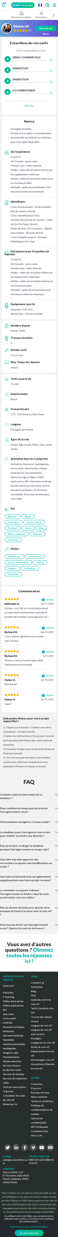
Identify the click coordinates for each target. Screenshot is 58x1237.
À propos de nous (40, 1092)
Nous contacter (39, 1096)
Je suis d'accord (29, 1233)
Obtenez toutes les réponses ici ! (29, 955)
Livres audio (9, 1018)
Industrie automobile (14, 1044)
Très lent (13, 540)
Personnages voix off (42, 1059)
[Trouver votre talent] (47, 5)
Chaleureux (14, 556)
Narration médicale (13, 1035)
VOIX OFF (8, 985)
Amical (40, 562)
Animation (8, 1031)
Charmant (13, 574)
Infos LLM (36, 1135)
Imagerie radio (11, 1052)
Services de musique (13, 1074)
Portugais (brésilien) (30, 50)
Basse (28, 516)
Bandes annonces (12, 1061)
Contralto (13, 522)
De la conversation (18, 562)
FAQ (33, 995)
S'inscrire (36, 1088)
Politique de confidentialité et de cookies (41, 1109)
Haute (28, 528)
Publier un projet (23, 5)
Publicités (8, 992)
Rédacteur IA (10, 1104)
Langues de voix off (41, 1025)
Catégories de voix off (43, 1042)
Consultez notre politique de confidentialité (36, 1220)
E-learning (8, 996)
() (30, 30)
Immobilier (8, 1039)
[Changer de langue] (40, 5)
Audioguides (9, 1048)
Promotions (41, 17)
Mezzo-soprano (16, 534)
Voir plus (29, 105)
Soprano (37, 534)
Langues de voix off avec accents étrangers (41, 1034)
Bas (41, 528)
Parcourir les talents (21, 17)
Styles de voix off (40, 1047)
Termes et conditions (42, 1101)
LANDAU (8, 1022)
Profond (12, 528)
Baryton (12, 516)
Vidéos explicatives (13, 1005)
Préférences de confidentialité (29, 1226)
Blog (33, 991)
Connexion (37, 1084)
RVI (5, 1009)
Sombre (12, 568)
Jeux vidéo (8, 1014)
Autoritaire (35, 556)
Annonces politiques (13, 1026)
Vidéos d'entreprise (13, 1001)
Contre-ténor (34, 522)
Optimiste (30, 568)
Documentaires (11, 1057)
